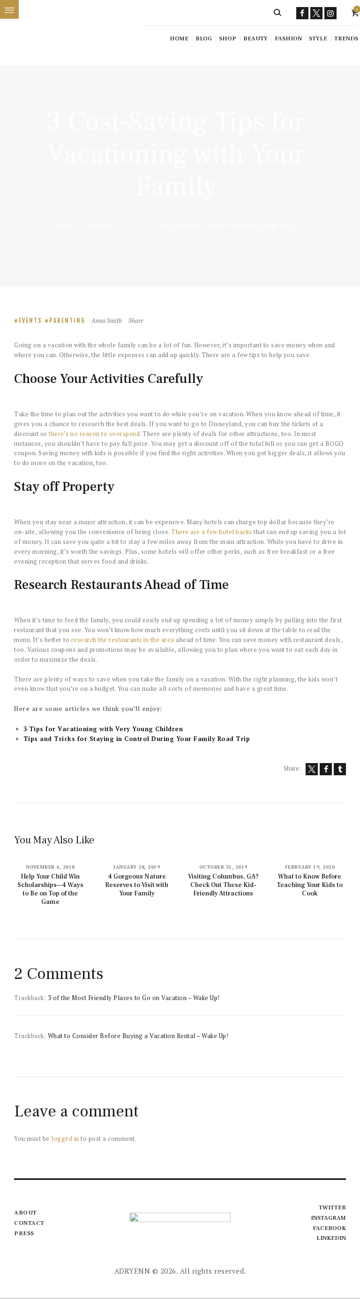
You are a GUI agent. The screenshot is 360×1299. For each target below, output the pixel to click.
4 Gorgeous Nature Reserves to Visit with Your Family (136, 885)
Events (30, 320)
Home (61, 225)
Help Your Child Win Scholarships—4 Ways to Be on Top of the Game (50, 889)
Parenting (67, 320)
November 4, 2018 (50, 867)
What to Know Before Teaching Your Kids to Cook (310, 885)
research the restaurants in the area (122, 639)
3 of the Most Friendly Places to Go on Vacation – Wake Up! (134, 997)
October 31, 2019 (223, 867)
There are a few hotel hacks (211, 531)
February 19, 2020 (310, 867)
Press (24, 1233)
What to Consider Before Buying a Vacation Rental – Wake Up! (138, 1036)
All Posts (103, 225)
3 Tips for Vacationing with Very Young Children (103, 729)
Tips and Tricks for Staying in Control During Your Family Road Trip (136, 738)
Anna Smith (107, 320)
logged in (65, 1138)
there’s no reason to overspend (94, 433)
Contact (29, 1223)
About (25, 1212)
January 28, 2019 (136, 867)
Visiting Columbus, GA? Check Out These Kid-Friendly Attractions (223, 885)
